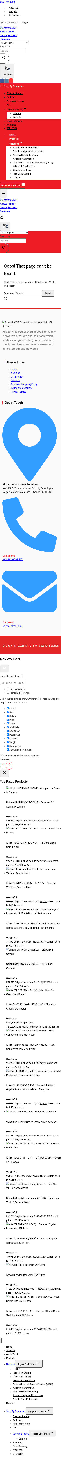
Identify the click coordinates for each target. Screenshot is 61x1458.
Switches (11, 97)
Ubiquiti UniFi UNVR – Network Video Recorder (31, 1121)
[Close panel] (4, 773)
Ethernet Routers (15, 93)
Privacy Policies (18, 391)
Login (25, 22)
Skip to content (7, 1)
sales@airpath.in (12, 625)
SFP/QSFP (12, 128)
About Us (13, 7)
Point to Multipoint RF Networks (28, 151)
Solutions (10, 1364)
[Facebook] (2, 81)
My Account (11, 22)
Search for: (5, 46)
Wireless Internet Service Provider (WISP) (33, 162)
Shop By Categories (16, 1411)
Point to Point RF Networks (26, 147)
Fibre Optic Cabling (22, 174)
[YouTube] (11, 81)
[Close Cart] (4, 668)
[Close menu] (1, 1340)
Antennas (11, 125)
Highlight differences (19, 693)
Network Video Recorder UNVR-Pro (25, 1274)
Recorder (17, 117)
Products (14, 138)
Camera (17, 113)
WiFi (8, 105)
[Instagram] (6, 81)
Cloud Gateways (15, 121)
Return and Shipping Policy (24, 384)
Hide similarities (17, 689)
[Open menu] (3, 193)
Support (13, 11)
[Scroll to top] (3, 765)
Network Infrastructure (24, 166)
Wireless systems (15, 101)
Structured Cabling (22, 170)
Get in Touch (15, 15)
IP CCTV (16, 177)
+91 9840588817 (12, 559)
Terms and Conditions (22, 388)
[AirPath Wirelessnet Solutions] (9, 39)
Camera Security (21, 1433)
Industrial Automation (23, 159)
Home (14, 369)
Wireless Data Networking (25, 155)
